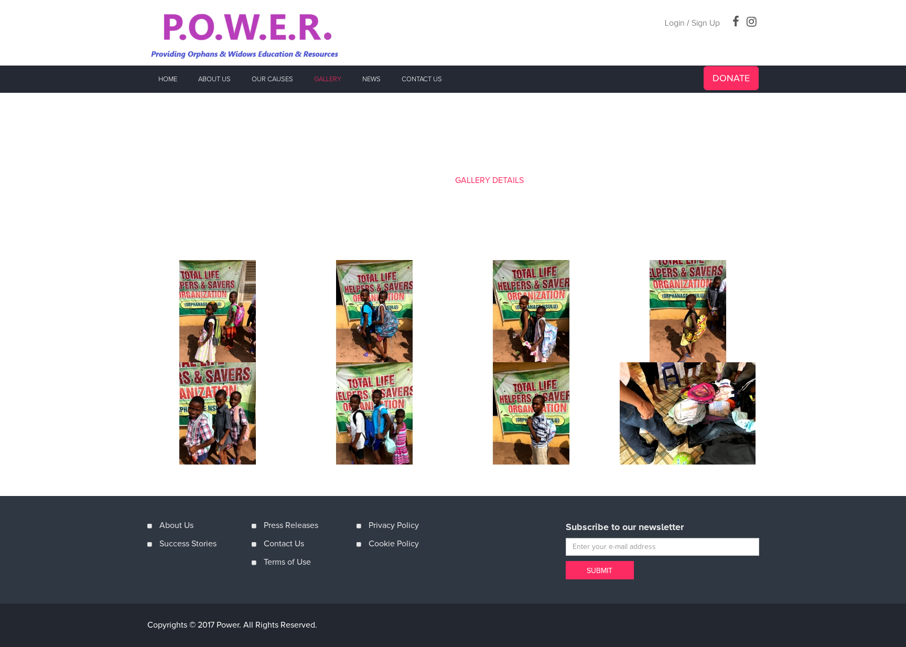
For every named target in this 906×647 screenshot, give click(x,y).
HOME (394, 180)
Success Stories (188, 543)
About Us (214, 79)
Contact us (422, 79)
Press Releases (291, 525)
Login (675, 23)
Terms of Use (287, 562)
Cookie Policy (394, 543)
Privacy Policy (394, 525)
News (371, 79)
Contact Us (284, 543)
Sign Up (706, 23)
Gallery (327, 79)
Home (167, 79)
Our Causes (272, 79)
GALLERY (430, 180)
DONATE (731, 78)
